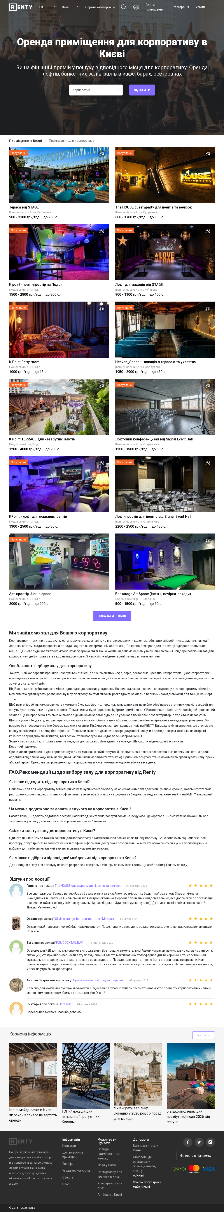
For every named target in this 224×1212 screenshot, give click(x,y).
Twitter (199, 1142)
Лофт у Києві (107, 1165)
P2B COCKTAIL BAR (70, 942)
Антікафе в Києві (110, 1194)
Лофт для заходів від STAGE (139, 285)
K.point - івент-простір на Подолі (36, 285)
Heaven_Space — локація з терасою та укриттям (155, 362)
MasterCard (194, 1169)
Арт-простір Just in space (30, 594)
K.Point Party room (24, 362)
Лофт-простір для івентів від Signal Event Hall (153, 516)
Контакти (69, 1145)
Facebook (187, 1142)
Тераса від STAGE (24, 207)
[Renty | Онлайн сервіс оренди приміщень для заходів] (21, 7)
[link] (26, 141)
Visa (208, 1169)
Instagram (210, 1142)
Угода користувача (76, 1170)
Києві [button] (137, 1150)
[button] (100, 7)
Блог (65, 1184)
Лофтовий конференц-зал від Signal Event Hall (154, 439)
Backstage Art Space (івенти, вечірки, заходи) (153, 594)
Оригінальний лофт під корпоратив (98, 980)
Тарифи (68, 1164)
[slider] (194, 885)
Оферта (68, 1177)
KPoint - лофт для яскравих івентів (38, 516)
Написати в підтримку (195, 1155)
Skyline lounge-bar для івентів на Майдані (85, 918)
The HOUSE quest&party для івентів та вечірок (153, 207)
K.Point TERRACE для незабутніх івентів (42, 439)
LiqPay (177, 1169)
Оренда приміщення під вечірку (109, 1153)
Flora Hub (65, 1004)
